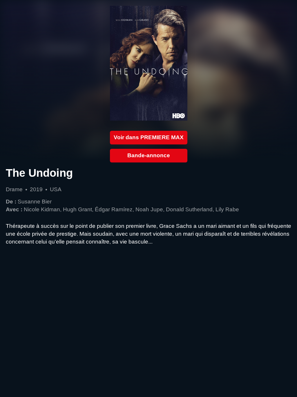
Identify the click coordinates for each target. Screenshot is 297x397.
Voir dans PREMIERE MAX (149, 137)
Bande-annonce (148, 155)
